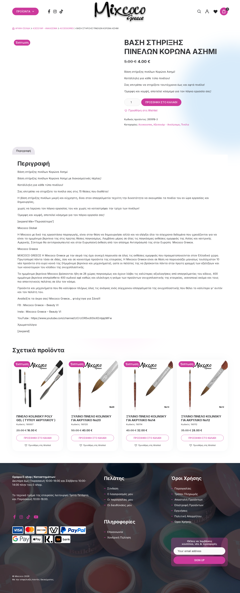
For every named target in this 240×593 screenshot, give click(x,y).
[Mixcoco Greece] (120, 11)
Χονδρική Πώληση (119, 537)
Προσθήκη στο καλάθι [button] (38, 438)
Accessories (67, 28)
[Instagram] (55, 11)
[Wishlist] (215, 11)
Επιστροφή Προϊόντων (188, 505)
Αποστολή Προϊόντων (188, 499)
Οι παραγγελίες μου (120, 499)
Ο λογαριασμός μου (120, 494)
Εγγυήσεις (180, 510)
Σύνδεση (112, 488)
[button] (140, 110)
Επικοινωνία (115, 532)
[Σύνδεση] (207, 11)
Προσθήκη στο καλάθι (161, 102)
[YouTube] (36, 517)
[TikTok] (61, 11)
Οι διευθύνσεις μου (119, 505)
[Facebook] (49, 11)
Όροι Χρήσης (182, 521)
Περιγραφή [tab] (23, 150)
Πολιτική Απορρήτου (187, 516)
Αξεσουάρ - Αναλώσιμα (45, 28)
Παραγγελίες (182, 488)
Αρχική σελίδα (22, 28)
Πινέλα (185, 124)
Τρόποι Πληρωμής (186, 494)
